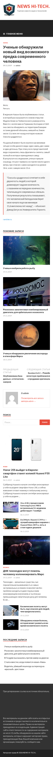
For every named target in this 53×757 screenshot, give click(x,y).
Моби (5, 466)
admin (18, 66)
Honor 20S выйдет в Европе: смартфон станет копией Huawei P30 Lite (26, 473)
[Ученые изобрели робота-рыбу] (26, 265)
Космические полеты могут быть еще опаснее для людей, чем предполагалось (35, 609)
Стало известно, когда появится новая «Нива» (25, 662)
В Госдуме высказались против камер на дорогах (26, 658)
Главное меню (14, 34)
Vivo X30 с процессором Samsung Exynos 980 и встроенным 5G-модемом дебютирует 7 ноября (33, 507)
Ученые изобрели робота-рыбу (19, 268)
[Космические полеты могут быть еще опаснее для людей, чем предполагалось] (10, 615)
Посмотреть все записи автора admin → (32, 399)
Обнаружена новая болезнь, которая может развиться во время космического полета (34, 623)
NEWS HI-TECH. (33, 6)
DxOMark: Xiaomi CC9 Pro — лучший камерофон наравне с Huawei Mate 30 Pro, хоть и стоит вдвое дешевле (35, 523)
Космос (6, 567)
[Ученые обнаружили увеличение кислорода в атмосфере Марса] (26, 350)
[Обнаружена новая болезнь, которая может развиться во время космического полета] (10, 629)
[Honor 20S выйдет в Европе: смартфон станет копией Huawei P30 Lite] (26, 464)
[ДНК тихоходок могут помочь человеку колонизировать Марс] (26, 565)
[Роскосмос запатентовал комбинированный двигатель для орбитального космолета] (26, 307)
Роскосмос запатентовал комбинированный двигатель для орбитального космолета (25, 311)
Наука (5, 43)
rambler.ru (7, 219)
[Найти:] (26, 422)
